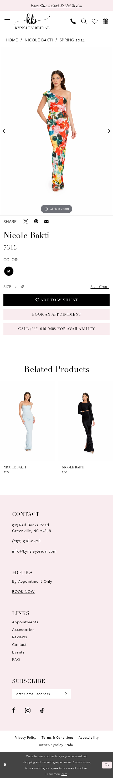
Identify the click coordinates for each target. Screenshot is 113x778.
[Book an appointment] (105, 21)
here (64, 773)
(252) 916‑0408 (26, 541)
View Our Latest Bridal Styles (56, 5)
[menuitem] (7, 21)
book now (23, 591)
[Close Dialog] (5, 765)
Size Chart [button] (99, 286)
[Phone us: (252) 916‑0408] (73, 21)
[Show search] (84, 21)
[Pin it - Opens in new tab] (36, 221)
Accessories (23, 629)
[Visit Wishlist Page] (94, 21)
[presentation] (27, 421)
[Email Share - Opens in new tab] (46, 221)
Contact (19, 644)
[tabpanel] (56, 131)
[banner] (32, 21)
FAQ (16, 659)
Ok (107, 765)
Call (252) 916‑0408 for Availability (56, 329)
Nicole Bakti (39, 40)
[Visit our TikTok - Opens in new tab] (42, 710)
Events (18, 652)
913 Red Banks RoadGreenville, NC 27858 (31, 527)
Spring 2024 (72, 40)
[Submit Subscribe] (64, 694)
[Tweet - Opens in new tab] (25, 221)
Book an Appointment (56, 314)
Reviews (19, 637)
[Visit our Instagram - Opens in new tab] (27, 710)
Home (12, 40)
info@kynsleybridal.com (34, 551)
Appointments (25, 622)
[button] (7, 21)
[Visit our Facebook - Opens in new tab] (13, 710)
